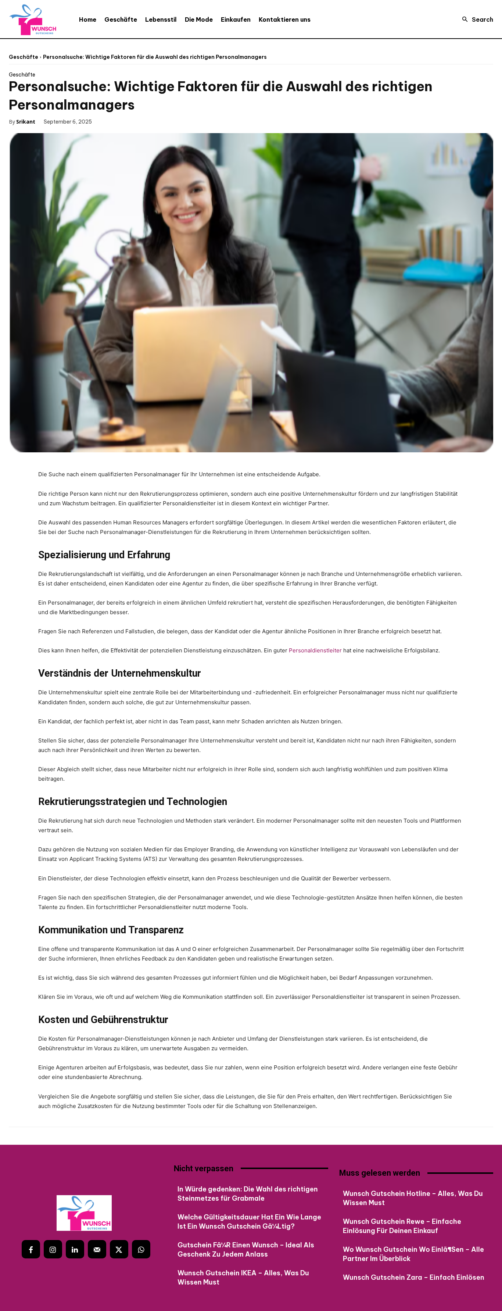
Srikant (25, 121)
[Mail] (97, 1249)
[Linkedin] (75, 1249)
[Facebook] (108, 121)
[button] (475, 19)
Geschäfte (23, 57)
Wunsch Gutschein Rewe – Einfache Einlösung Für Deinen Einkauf (402, 1226)
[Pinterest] (142, 121)
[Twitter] (125, 121)
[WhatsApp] (158, 121)
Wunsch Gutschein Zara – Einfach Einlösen (413, 1277)
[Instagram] (53, 1249)
